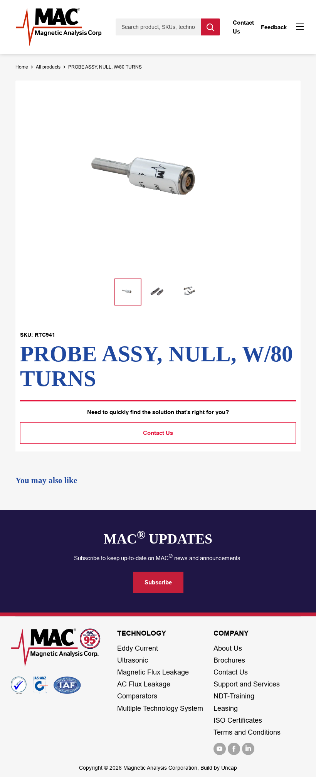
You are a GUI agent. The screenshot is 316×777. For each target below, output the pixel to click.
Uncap (229, 768)
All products (48, 67)
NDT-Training (233, 696)
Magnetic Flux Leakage (153, 672)
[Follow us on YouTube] (219, 749)
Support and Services (246, 684)
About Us (227, 648)
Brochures (229, 660)
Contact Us (158, 433)
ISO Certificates (237, 720)
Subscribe (158, 582)
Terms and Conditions (247, 732)
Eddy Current (137, 648)
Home (21, 67)
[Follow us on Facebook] (234, 749)
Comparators (137, 696)
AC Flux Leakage (143, 684)
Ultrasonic (132, 660)
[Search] (210, 26)
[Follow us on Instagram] (248, 749)
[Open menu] (300, 27)
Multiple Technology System (160, 708)
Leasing (225, 708)
